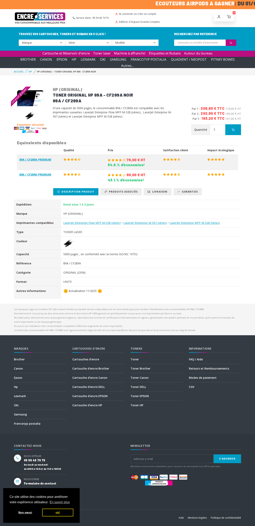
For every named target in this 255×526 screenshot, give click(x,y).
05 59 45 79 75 (34, 460)
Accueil (19, 71)
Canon (18, 368)
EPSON (62, 59)
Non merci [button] (25, 512)
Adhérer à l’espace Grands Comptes (139, 22)
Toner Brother (140, 368)
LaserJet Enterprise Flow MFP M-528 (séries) (92, 223)
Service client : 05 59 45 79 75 (92, 18)
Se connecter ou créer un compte (137, 14)
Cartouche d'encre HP (87, 405)
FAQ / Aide (196, 359)
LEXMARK (88, 59)
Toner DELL (138, 387)
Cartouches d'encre (85, 359)
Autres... (127, 65)
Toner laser (102, 53)
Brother (19, 359)
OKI (103, 59)
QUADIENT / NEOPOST (189, 59)
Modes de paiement (203, 378)
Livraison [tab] (159, 191)
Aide (181, 517)
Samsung (20, 414)
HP (74, 59)
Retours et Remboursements (209, 368)
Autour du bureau (198, 53)
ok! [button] (58, 512)
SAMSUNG (118, 59)
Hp (16, 387)
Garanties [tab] (189, 191)
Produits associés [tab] (122, 191)
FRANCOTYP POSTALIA (148, 59)
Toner (134, 359)
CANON (46, 59)
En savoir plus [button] (60, 502)
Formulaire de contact (40, 483)
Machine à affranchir (130, 53)
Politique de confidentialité (226, 517)
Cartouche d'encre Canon (89, 378)
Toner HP (136, 405)
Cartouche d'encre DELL (88, 387)
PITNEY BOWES (223, 59)
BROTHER (28, 59)
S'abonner (227, 458)
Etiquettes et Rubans (165, 53)
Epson (18, 378)
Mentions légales (197, 517)
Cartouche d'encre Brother (90, 368)
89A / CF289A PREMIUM (35, 159)
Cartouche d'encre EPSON (90, 396)
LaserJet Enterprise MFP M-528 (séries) (195, 223)
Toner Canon (139, 378)
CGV (191, 387)
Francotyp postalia (27, 423)
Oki (16, 405)
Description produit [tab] (77, 191)
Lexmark (20, 396)
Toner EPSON (139, 396)
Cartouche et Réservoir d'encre (66, 53)
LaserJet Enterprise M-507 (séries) (145, 223)
